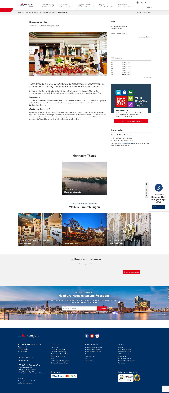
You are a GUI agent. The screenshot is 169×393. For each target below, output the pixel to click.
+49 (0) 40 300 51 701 (29, 365)
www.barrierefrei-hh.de (130, 143)
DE (150, 2)
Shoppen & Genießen (32, 12)
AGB (52, 358)
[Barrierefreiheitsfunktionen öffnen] (137, 3)
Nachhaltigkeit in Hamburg (93, 351)
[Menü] (132, 375)
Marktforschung (90, 356)
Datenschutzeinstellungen (59, 351)
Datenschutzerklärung (58, 349)
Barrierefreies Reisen (145, 12)
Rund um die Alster (84, 178)
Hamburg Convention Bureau (94, 349)
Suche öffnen (146, 3)
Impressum (54, 347)
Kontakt (148, 7)
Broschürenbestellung (125, 349)
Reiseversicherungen (124, 351)
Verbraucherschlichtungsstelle (60, 361)
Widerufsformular (123, 354)
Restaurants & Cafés (48, 12)
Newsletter (147, 191)
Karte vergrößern (143, 37)
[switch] (129, 380)
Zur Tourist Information (25, 357)
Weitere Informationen (118, 33)
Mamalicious (40, 229)
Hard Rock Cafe (129, 229)
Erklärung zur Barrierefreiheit (60, 354)
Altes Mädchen (84, 229)
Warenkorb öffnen (142, 3)
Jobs (86, 358)
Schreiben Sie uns (23, 360)
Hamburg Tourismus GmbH (93, 347)
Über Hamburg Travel (58, 356)
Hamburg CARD (131, 103)
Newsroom (88, 354)
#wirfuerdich (89, 361)
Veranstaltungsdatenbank (126, 361)
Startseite (21, 12)
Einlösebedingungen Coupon (60, 363)
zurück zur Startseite (51, 335)
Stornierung (122, 356)
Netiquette (121, 363)
